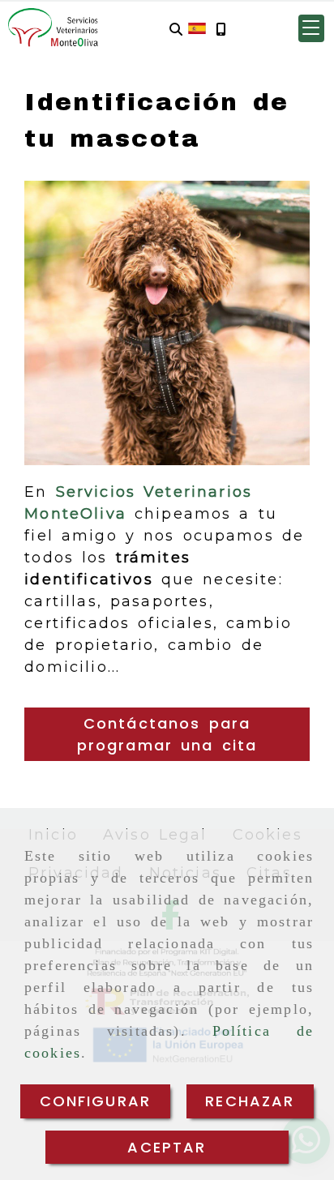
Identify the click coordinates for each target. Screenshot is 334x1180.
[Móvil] (220, 28)
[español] (197, 27)
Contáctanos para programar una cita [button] (167, 734)
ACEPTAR (166, 1147)
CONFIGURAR (96, 1101)
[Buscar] (176, 28)
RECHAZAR (249, 1101)
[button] (311, 28)
